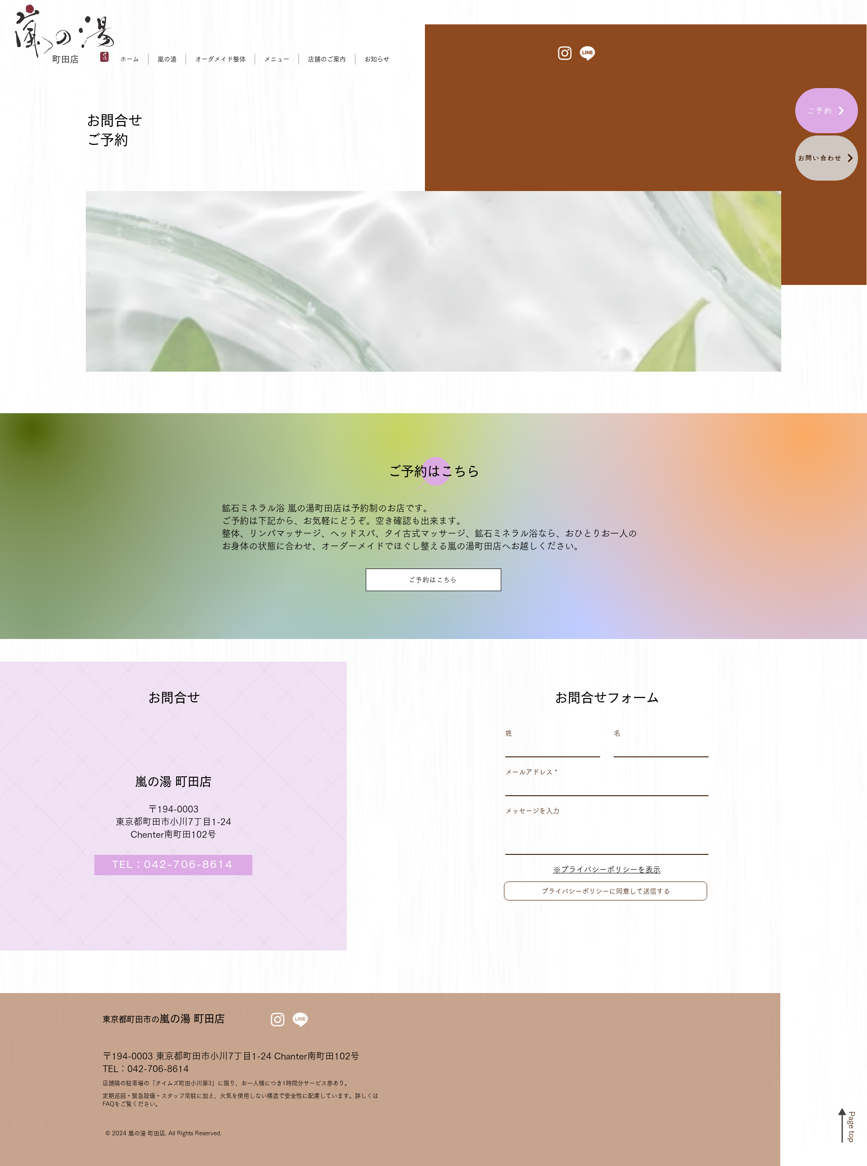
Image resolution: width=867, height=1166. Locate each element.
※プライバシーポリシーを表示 (607, 869)
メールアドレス (529, 772)
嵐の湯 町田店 (164, 1018)
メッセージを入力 (532, 810)
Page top (852, 1127)
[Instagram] (565, 53)
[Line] (587, 53)
